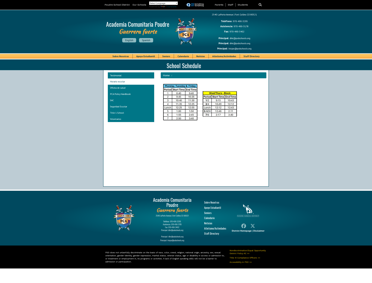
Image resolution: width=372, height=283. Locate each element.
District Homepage (242, 230)
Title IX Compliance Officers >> (245, 258)
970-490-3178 (241, 26)
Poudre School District (117, 4)
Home (166, 75)
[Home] (186, 31)
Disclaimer (258, 230)
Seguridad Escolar (118, 106)
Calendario (183, 56)
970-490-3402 (237, 31)
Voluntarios (115, 119)
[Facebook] (243, 226)
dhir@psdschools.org (240, 38)
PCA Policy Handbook (120, 94)
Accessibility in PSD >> (241, 262)
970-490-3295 (240, 21)
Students (243, 4)
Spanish (146, 40)
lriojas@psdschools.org (239, 48)
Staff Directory (252, 56)
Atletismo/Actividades (224, 56)
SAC (112, 100)
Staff (230, 4)
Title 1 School (117, 112)
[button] (260, 4)
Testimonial (115, 75)
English (129, 40)
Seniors (166, 56)
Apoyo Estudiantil (145, 56)
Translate (171, 6)
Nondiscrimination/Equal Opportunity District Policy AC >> (248, 252)
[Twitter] (252, 226)
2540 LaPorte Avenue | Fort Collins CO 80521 (234, 14)
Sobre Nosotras (120, 56)
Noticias (200, 56)
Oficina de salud (117, 87)
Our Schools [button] (139, 4)
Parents (219, 4)
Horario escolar (117, 81)
